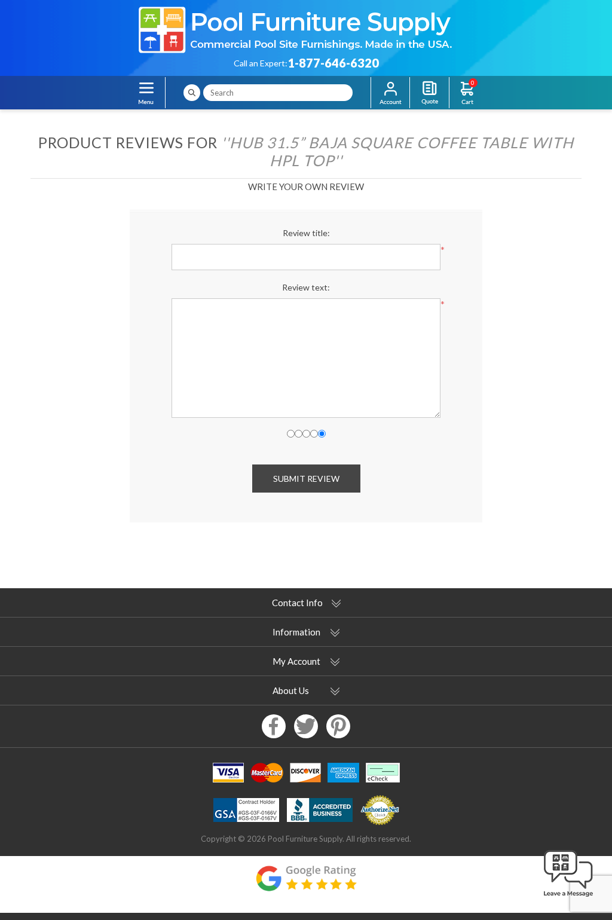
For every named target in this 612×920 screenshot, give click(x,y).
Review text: (306, 287)
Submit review (306, 478)
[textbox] (278, 92)
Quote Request (429, 92)
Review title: (306, 233)
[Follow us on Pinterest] (338, 726)
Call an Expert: (260, 63)
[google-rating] (306, 884)
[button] (568, 897)
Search (191, 92)
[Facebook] (274, 726)
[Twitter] (306, 726)
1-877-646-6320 (333, 63)
